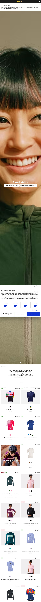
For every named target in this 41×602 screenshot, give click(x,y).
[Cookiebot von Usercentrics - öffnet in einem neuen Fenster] (35, 286)
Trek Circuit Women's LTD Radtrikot (10, 523)
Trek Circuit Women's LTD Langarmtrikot (10, 551)
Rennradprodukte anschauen (11, 185)
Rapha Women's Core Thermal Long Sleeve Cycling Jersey (10, 494)
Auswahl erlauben (20, 314)
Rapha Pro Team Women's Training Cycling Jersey (10, 437)
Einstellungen (35, 310)
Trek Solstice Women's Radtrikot (30, 579)
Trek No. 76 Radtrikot (30, 409)
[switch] (15, 306)
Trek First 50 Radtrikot (10, 409)
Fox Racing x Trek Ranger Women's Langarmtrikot (30, 551)
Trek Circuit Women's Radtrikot (31, 493)
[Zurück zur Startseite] (1, 366)
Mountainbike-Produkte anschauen (28, 185)
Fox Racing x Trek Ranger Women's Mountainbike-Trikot (10, 579)
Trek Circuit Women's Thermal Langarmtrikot (30, 523)
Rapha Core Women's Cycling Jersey (31, 437)
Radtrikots (4, 366)
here (17, 8)
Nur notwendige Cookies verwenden (7, 314)
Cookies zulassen (33, 314)
